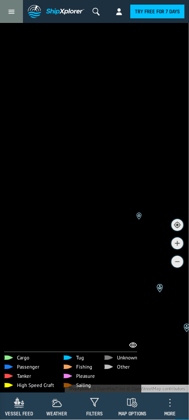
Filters (94, 413)
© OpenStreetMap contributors (156, 389)
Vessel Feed (19, 413)
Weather (56, 413)
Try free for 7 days (157, 11)
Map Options (132, 413)
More (170, 413)
